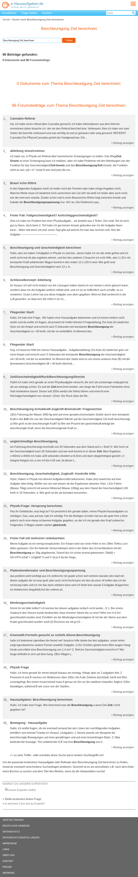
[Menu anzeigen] (129, 4)
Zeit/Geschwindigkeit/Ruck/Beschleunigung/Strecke (47, 376)
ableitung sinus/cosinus (27, 150)
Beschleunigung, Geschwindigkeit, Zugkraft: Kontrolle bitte (53, 473)
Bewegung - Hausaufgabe (28, 723)
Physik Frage (19, 667)
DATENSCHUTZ (11, 831)
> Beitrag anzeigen (122, 143)
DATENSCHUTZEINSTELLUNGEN (21, 837)
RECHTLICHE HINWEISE (16, 825)
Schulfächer (9, 13)
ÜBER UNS (8, 855)
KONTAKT (8, 861)
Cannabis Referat (22, 118)
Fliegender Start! (22, 312)
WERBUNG (9, 872)
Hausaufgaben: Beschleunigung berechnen (41, 699)
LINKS (6, 849)
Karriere (47, 13)
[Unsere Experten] (20, 789)
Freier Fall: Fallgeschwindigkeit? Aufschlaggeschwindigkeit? (54, 215)
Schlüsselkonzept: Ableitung (30, 280)
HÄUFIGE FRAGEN (13, 819)
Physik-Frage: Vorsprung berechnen (36, 506)
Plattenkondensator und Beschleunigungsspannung (47, 570)
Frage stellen (29, 13)
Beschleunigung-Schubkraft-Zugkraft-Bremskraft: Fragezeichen (56, 409)
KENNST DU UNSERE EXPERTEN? (25, 783)
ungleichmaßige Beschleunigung (34, 441)
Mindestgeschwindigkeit (27, 602)
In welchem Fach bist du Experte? (25, 803)
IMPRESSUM (10, 843)
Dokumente (12, 60)
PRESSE (7, 867)
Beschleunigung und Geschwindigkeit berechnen (45, 247)
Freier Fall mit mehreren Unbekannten (37, 538)
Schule (6, 19)
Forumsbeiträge (40, 60)
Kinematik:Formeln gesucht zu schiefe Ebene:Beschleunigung (55, 635)
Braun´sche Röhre (23, 183)
